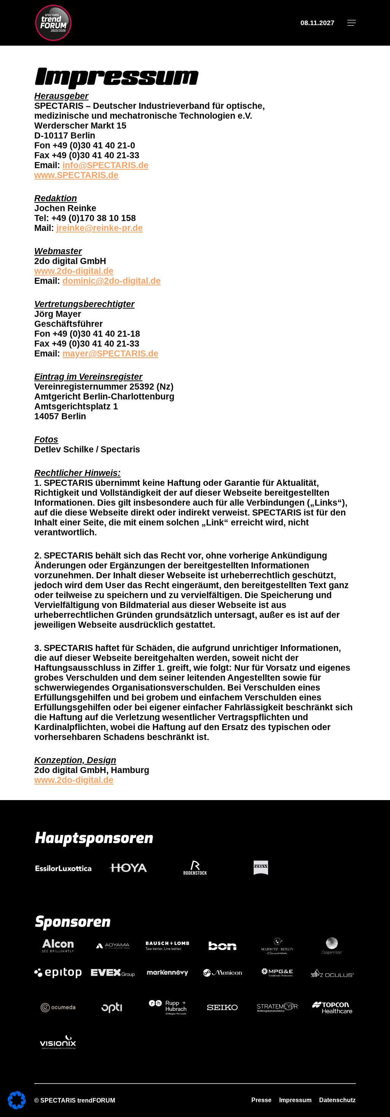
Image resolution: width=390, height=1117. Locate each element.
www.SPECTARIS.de (76, 175)
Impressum (295, 1100)
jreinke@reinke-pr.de (99, 228)
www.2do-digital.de (73, 271)
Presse (261, 1100)
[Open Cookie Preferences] (17, 1106)
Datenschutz (337, 1100)
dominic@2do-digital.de (111, 281)
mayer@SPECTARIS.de (110, 353)
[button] (351, 23)
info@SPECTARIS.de (105, 165)
